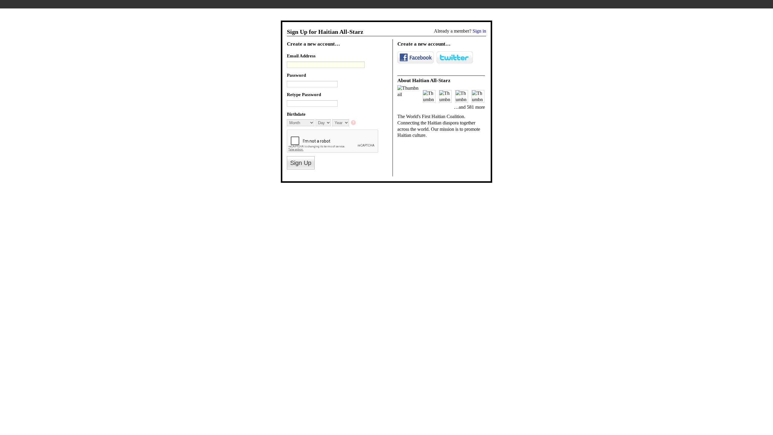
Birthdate (296, 114)
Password (296, 75)
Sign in (479, 31)
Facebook (415, 57)
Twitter (455, 57)
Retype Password (304, 94)
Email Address (301, 55)
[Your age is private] (354, 123)
